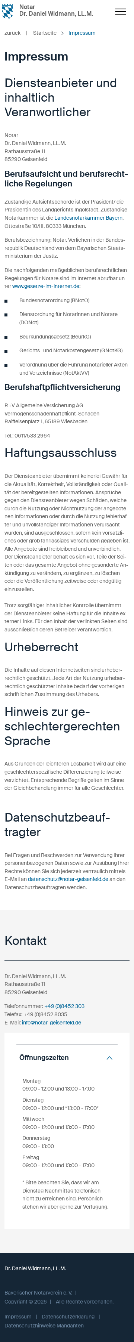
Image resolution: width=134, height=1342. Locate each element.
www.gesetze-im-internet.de (45, 286)
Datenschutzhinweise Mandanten (44, 1325)
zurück (15, 33)
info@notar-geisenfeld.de (51, 1022)
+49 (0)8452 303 (64, 1006)
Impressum (18, 1316)
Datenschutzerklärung (68, 1316)
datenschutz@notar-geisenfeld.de (68, 879)
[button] (67, 1058)
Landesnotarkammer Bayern (88, 217)
